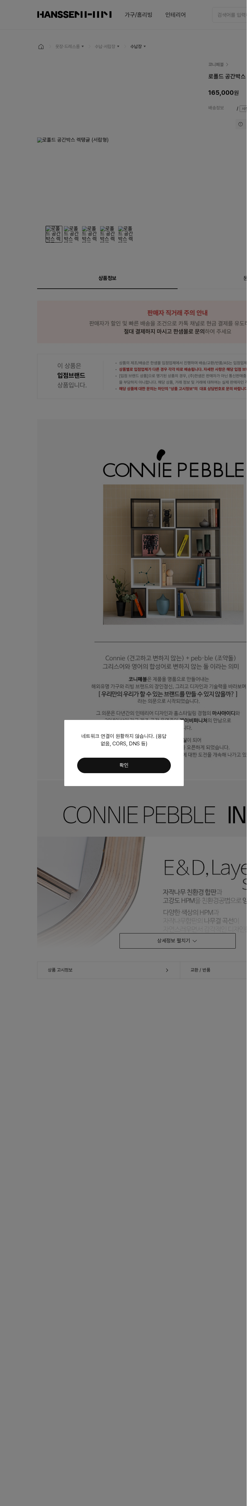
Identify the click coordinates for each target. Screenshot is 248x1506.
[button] (124, 765)
